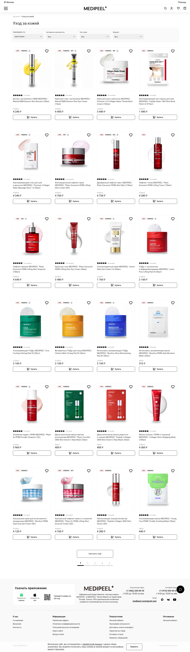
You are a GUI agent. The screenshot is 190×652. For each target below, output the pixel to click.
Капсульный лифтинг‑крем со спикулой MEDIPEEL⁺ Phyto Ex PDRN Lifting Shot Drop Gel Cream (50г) (73, 521)
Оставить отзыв (116, 634)
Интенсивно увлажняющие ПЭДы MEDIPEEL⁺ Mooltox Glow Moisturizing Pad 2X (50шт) (114, 353)
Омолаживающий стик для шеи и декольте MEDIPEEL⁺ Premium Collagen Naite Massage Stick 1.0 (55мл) (31, 185)
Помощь (182, 2)
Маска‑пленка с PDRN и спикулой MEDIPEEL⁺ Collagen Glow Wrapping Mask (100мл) (157, 437)
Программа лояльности (119, 624)
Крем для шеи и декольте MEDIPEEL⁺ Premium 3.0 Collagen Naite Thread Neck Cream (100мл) (115, 101)
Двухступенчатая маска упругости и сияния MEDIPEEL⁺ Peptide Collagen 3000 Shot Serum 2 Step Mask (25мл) (114, 437)
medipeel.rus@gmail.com (145, 601)
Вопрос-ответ (58, 634)
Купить (34, 117)
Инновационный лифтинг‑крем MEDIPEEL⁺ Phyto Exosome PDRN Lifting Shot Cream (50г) (72, 185)
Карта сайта (58, 631)
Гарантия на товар (117, 631)
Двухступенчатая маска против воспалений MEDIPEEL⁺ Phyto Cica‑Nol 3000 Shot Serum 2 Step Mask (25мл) (72, 437)
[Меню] (6, 8)
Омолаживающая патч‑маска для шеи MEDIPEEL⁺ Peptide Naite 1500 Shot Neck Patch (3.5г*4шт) (157, 101)
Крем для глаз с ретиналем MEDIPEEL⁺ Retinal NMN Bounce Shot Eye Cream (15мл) (72, 101)
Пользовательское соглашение (66, 627)
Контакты (17, 627)
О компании (18, 620)
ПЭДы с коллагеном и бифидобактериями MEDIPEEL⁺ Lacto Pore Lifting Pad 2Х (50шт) (156, 269)
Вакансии (17, 624)
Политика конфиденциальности (66, 624)
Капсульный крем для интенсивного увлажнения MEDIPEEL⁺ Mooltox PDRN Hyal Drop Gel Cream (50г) (30, 521)
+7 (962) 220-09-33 (135, 591)
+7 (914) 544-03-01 (168, 591)
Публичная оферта (61, 620)
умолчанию (19, 36)
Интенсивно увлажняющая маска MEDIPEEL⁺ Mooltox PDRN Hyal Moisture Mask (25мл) (157, 353)
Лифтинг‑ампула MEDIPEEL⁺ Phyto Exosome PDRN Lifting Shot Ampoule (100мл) (29, 269)
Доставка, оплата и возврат (121, 627)
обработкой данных (92, 644)
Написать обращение (118, 638)
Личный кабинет (116, 620)
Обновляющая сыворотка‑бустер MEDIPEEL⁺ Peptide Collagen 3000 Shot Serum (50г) (114, 521)
